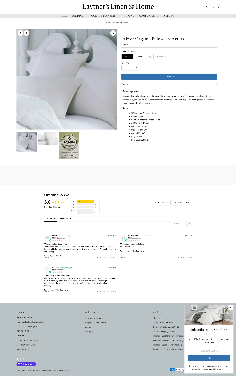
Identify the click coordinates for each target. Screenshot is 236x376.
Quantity (125, 62)
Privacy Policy (91, 331)
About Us (157, 318)
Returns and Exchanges (95, 318)
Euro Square (162, 56)
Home (63, 15)
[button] (110, 258)
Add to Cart (169, 76)
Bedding (78, 15)
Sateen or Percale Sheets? (164, 322)
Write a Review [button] (183, 202)
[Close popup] (231, 307)
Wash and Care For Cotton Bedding (168, 340)
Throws (128, 15)
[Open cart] (218, 7)
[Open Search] (207, 7)
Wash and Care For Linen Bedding (167, 344)
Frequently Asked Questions (96, 322)
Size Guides (89, 326)
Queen (139, 56)
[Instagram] (20, 359)
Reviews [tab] (48, 218)
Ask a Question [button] (162, 202)
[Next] (26, 33)
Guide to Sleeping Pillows (164, 331)
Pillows (169, 15)
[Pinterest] (23, 359)
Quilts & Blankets (103, 15)
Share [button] (49, 258)
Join (209, 358)
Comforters (147, 15)
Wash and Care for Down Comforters (168, 335)
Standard (127, 56)
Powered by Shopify (61, 370)
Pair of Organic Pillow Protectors (56, 256)
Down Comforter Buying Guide (166, 326)
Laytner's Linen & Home (42, 370)
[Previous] (20, 33)
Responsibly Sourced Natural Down (168, 349)
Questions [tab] (64, 218)
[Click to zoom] (113, 33)
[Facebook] (17, 359)
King (150, 56)
